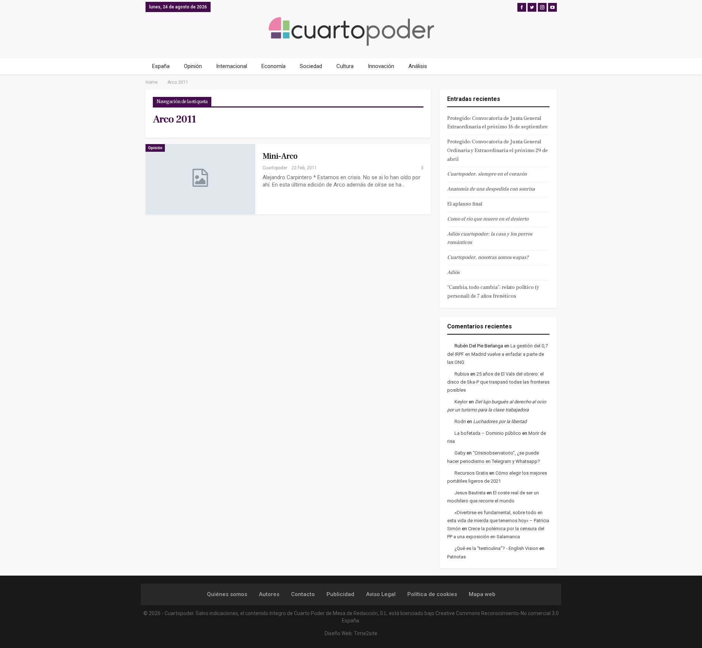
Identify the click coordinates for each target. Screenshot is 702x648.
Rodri (460, 421)
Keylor (461, 401)
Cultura (345, 66)
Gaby (459, 453)
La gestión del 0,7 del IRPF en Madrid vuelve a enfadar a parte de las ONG (497, 354)
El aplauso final (464, 204)
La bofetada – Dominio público (487, 433)
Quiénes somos (227, 594)
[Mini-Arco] (200, 179)
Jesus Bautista (470, 493)
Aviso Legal (381, 594)
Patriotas (456, 557)
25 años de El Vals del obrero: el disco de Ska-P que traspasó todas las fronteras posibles (498, 382)
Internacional (231, 66)
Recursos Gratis (471, 473)
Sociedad (311, 66)
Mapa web (482, 594)
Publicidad (340, 594)
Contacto (303, 594)
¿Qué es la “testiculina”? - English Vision (496, 548)
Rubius (461, 374)
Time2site (365, 633)
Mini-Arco (280, 156)
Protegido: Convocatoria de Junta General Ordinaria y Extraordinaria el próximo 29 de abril (497, 151)
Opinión (193, 66)
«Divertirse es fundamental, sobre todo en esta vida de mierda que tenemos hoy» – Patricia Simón (498, 520)
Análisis (417, 66)
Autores (269, 594)
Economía (273, 66)
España (161, 66)
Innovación (381, 66)
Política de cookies (432, 594)
